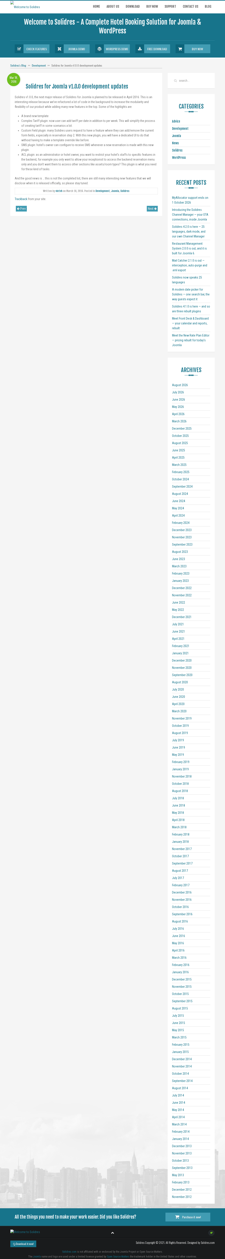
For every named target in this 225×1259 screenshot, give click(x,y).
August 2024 (180, 494)
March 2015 (179, 1037)
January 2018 (180, 841)
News (175, 143)
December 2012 (182, 1189)
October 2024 (180, 479)
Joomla (115, 191)
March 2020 (179, 711)
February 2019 (180, 762)
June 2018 (178, 805)
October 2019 (180, 725)
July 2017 (178, 878)
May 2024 (178, 508)
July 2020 (178, 689)
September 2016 (182, 914)
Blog (208, 6)
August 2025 (180, 443)
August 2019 (180, 733)
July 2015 (178, 1015)
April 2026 (178, 414)
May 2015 (178, 1030)
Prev (23, 208)
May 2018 (178, 812)
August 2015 (180, 1008)
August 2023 (180, 552)
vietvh (59, 191)
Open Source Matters (118, 1256)
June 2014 (178, 1102)
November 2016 (182, 899)
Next (151, 208)
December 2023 (182, 530)
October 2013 (180, 1160)
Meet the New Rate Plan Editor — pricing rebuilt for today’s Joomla (190, 340)
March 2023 (179, 566)
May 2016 (178, 943)
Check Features (36, 49)
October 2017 (180, 856)
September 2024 (182, 486)
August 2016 (180, 921)
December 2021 (182, 617)
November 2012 (182, 1197)
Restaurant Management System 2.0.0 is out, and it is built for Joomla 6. (189, 248)
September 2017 (182, 863)
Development (39, 65)
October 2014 (180, 1073)
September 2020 (182, 675)
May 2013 (178, 1175)
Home (96, 6)
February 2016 (180, 965)
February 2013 (180, 1182)
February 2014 (180, 1131)
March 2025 (179, 465)
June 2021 (178, 631)
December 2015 (182, 979)
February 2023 (180, 573)
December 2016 (182, 892)
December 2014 (182, 1059)
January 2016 (180, 972)
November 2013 (182, 1153)
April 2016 (178, 950)
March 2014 (179, 1124)
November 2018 (182, 776)
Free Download (157, 49)
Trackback (21, 199)
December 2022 (182, 588)
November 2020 (182, 667)
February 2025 (180, 472)
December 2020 (182, 660)
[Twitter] (211, 1232)
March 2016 (179, 957)
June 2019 (178, 747)
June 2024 (178, 501)
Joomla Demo (76, 49)
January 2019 (180, 769)
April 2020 (178, 704)
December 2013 (182, 1146)
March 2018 (179, 827)
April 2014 (178, 1117)
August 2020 (180, 682)
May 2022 (178, 609)
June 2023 (178, 559)
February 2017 (180, 885)
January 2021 (180, 653)
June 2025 (178, 450)
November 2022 (182, 595)
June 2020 (178, 696)
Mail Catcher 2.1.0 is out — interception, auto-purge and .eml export (189, 265)
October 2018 (180, 783)
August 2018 (180, 791)
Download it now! (24, 1244)
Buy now (152, 6)
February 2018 (180, 834)
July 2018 (178, 798)
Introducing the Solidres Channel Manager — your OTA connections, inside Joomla (190, 214)
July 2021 (178, 624)
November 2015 (182, 986)
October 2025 (180, 436)
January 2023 (180, 580)
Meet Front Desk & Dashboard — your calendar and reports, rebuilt (190, 323)
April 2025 (178, 457)
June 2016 (178, 936)
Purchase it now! (191, 1217)
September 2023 (182, 544)
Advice (176, 121)
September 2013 (182, 1168)
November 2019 (182, 718)
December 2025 (182, 428)
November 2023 (182, 537)
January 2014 (180, 1139)
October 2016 (180, 907)
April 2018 (178, 820)
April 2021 (178, 638)
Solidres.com (69, 1251)
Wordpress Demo (117, 49)
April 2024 (178, 515)
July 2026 (178, 392)
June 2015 (178, 1023)
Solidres (124, 191)
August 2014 (180, 1088)
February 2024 (180, 523)
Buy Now (197, 49)
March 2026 (179, 421)
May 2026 (178, 407)
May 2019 (178, 754)
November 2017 (182, 849)
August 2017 (180, 870)
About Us (113, 6)
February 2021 (180, 646)
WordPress (179, 157)
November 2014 (182, 1066)
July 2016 (178, 928)
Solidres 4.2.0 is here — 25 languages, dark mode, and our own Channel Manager (188, 231)
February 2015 (180, 1044)
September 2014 (182, 1081)
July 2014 (178, 1095)
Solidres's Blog (18, 65)
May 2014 (178, 1110)
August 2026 (180, 385)
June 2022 (178, 602)
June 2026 (178, 399)
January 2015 (180, 1052)
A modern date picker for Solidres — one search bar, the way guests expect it (191, 294)
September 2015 (182, 1001)
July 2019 (178, 740)
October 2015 (180, 994)
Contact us (190, 6)
